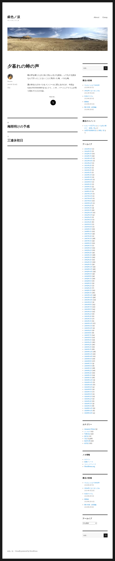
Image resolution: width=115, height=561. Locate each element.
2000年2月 (88, 375)
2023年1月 (87, 156)
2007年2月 (88, 238)
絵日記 (86, 443)
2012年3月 (87, 222)
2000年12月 (88, 352)
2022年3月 (88, 165)
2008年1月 (88, 231)
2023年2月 (88, 154)
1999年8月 (88, 389)
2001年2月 (88, 347)
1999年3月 (88, 401)
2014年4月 (88, 217)
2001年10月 (88, 328)
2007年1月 (88, 241)
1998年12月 (88, 408)
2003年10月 (88, 271)
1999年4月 (88, 399)
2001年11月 (88, 326)
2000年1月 (88, 378)
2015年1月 (87, 210)
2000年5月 (88, 368)
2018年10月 (88, 189)
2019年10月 (88, 180)
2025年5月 (88, 149)
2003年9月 (88, 274)
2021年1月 (87, 172)
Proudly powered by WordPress (26, 551)
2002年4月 (88, 314)
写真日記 (87, 434)
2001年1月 (87, 349)
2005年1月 (88, 257)
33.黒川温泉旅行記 (90, 130)
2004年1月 (88, 264)
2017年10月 (88, 198)
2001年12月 (88, 323)
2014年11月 (88, 215)
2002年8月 (88, 304)
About (96, 17)
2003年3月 (88, 288)
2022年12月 (88, 158)
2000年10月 (88, 356)
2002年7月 (88, 307)
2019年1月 (87, 187)
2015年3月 (87, 205)
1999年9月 (88, 387)
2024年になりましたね (92, 91)
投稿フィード (88, 462)
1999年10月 (88, 385)
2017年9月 (88, 201)
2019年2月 (88, 184)
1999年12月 (88, 380)
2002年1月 (88, 321)
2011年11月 (88, 224)
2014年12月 (88, 213)
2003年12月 (88, 267)
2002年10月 (88, 300)
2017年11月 (88, 196)
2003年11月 (88, 269)
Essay (105, 17)
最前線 (86, 102)
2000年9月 (88, 359)
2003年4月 (88, 286)
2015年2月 (88, 208)
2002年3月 (88, 316)
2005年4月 (88, 250)
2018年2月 (88, 191)
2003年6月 (88, 281)
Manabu (9, 81)
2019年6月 (88, 182)
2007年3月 (88, 236)
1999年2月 (88, 403)
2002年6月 (88, 309)
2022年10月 (88, 161)
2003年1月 (87, 293)
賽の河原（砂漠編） (90, 107)
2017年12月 (88, 194)
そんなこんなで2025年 (92, 85)
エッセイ (87, 431)
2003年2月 (88, 290)
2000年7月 (88, 363)
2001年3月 (87, 345)
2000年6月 (88, 366)
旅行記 (86, 436)
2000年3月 (88, 373)
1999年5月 (88, 396)
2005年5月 (88, 248)
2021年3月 (87, 168)
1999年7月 (88, 392)
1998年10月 (88, 413)
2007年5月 (88, 234)
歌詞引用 (87, 441)
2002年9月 (88, 302)
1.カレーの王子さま (90, 126)
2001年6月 (88, 337)
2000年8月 (88, 361)
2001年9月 (88, 330)
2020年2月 (88, 175)
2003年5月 (88, 283)
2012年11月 (88, 220)
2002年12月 (88, 295)
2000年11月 (88, 354)
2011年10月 (88, 227)
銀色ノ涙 (13, 17)
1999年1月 (88, 406)
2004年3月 (88, 260)
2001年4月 (88, 342)
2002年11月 (88, 297)
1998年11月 (88, 411)
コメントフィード (90, 464)
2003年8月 (88, 276)
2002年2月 (88, 319)
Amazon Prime (89, 429)
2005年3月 (88, 253)
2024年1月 (88, 151)
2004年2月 (88, 262)
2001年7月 (88, 335)
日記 (8, 87)
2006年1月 (88, 243)
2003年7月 (88, 279)
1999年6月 (88, 394)
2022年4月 (88, 163)
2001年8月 (88, 333)
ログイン (87, 459)
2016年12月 (88, 203)
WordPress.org (89, 466)
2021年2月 (88, 170)
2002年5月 (88, 312)
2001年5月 (88, 340)
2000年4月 (88, 370)
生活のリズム (88, 96)
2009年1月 (88, 229)
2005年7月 (88, 246)
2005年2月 (88, 255)
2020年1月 (88, 177)
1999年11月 (88, 382)
